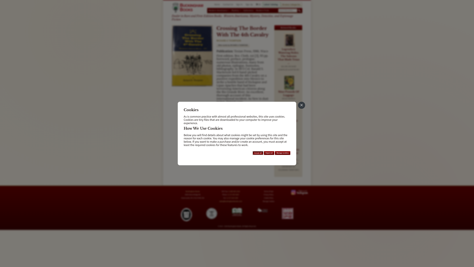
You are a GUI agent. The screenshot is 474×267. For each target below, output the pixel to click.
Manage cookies (282, 153)
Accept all (258, 153)
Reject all (269, 153)
